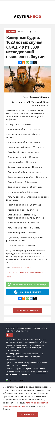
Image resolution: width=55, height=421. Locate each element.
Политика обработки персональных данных (25, 368)
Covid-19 (28, 268)
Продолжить (27, 415)
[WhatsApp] (27, 62)
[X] (35, 62)
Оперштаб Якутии (36, 272)
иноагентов (41, 372)
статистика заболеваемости (17, 272)
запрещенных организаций (18, 374)
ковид (8, 277)
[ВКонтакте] (20, 62)
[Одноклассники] (23, 62)
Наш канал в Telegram (29, 291)
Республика (11, 32)
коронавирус (17, 268)
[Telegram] (31, 62)
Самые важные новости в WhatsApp (29, 284)
